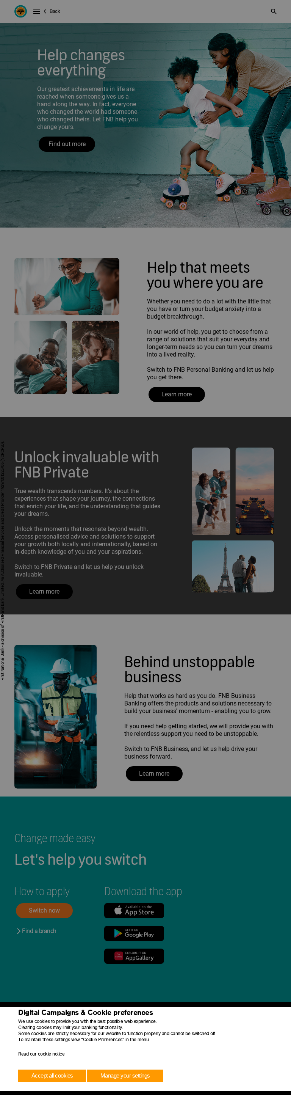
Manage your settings (125, 1075)
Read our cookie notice (41, 1054)
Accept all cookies (52, 1075)
